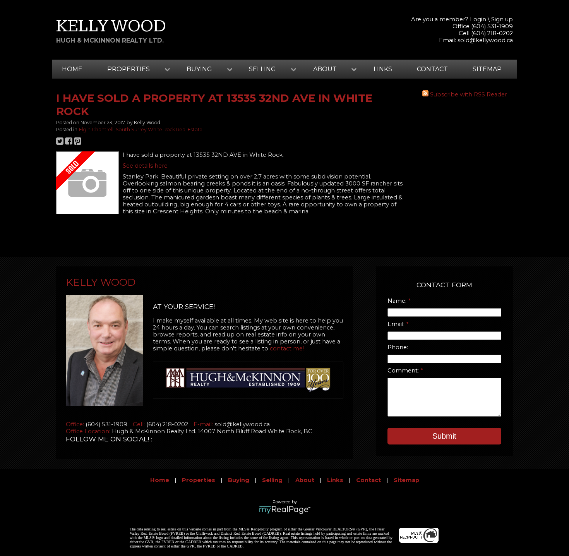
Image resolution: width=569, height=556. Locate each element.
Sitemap (487, 69)
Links (383, 69)
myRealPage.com (285, 510)
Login (478, 19)
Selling (272, 480)
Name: (397, 300)
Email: (396, 324)
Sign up (502, 19)
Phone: (397, 347)
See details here (145, 165)
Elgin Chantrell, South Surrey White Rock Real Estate (140, 129)
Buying (238, 480)
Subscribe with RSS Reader (467, 94)
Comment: (403, 370)
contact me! (287, 348)
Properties (198, 480)
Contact (432, 69)
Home (72, 69)
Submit (444, 436)
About (304, 480)
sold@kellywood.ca (485, 40)
